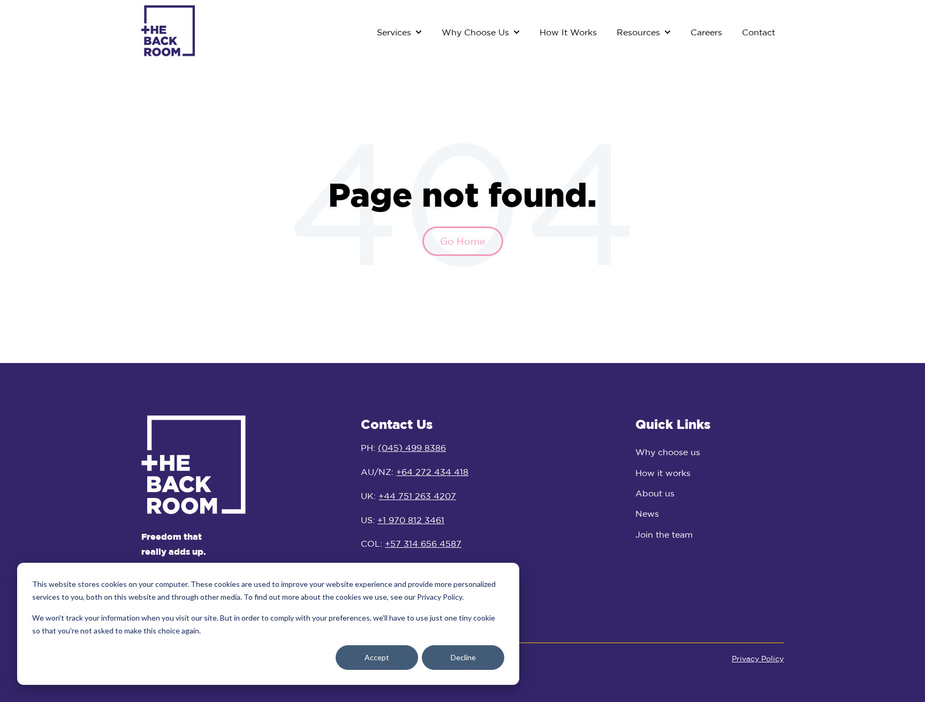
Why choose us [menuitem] (667, 452)
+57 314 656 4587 (423, 543)
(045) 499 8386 (412, 447)
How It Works (568, 32)
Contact (758, 32)
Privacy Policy (758, 658)
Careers (706, 32)
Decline (463, 657)
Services (394, 32)
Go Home (463, 241)
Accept (377, 657)
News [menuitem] (647, 513)
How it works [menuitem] (663, 473)
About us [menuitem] (654, 493)
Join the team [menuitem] (664, 534)
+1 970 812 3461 (410, 520)
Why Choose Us (475, 32)
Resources (638, 32)
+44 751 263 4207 (417, 496)
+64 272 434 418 (432, 472)
